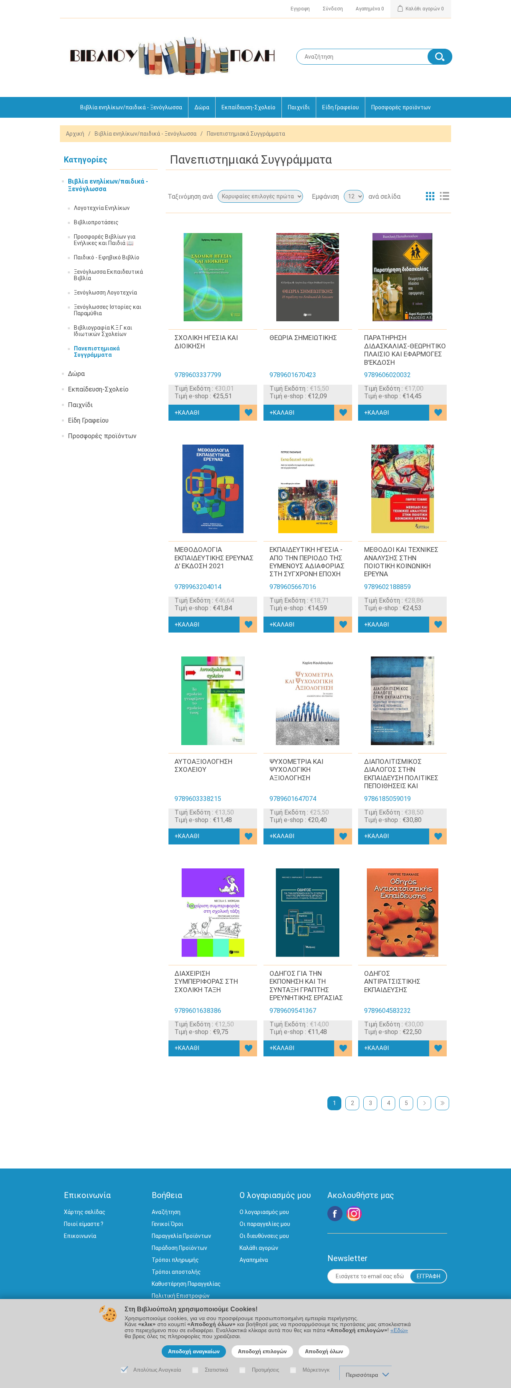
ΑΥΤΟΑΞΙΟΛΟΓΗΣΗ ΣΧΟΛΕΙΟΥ (203, 765)
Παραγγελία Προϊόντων (181, 1236)
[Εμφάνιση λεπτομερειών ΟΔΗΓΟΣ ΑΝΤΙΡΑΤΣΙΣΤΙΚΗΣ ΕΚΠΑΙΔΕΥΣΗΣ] (402, 912)
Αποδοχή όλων (324, 1351)
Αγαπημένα (254, 1260)
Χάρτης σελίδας (84, 1212)
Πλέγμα (430, 196)
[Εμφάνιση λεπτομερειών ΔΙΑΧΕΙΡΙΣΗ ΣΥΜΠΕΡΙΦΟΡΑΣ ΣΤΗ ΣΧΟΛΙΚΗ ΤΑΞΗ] (212, 912)
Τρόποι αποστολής (176, 1272)
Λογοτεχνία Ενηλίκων (102, 208)
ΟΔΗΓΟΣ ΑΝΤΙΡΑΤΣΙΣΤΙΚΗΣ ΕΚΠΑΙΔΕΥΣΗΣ (392, 981)
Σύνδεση (333, 9)
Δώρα (201, 107)
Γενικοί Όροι (167, 1224)
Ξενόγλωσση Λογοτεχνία (105, 292)
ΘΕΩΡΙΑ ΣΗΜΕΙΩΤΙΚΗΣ (303, 338)
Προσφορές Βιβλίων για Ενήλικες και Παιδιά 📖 (104, 239)
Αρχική (75, 133)
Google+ (354, 1213)
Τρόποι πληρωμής (175, 1260)
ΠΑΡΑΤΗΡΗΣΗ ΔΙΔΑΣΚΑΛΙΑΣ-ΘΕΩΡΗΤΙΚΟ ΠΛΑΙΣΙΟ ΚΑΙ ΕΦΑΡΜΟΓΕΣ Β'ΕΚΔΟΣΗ (405, 350)
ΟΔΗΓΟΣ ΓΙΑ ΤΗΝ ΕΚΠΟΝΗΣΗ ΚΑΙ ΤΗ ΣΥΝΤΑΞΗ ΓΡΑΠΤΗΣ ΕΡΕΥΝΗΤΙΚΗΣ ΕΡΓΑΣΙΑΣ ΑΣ (306, 989)
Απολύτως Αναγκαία (157, 1370)
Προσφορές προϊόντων (401, 107)
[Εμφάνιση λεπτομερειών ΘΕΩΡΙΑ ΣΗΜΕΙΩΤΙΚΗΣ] (307, 277)
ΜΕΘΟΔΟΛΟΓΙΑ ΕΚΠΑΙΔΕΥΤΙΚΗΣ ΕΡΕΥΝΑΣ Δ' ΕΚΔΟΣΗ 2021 (214, 558)
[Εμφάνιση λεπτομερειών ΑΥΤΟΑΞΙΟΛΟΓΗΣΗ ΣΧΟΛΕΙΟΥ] (212, 700)
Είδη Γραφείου (340, 107)
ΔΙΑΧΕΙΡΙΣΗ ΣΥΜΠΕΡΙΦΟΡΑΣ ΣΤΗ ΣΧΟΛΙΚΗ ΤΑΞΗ (206, 981)
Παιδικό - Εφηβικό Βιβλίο (106, 257)
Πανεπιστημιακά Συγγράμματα (97, 351)
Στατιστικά (216, 1370)
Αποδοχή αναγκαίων (194, 1351)
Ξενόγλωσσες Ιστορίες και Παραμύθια (107, 310)
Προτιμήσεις (265, 1370)
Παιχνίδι (299, 107)
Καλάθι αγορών (259, 1248)
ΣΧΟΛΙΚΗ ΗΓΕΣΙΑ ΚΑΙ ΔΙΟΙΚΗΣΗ (206, 342)
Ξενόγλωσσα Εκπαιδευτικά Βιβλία (108, 275)
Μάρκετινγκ (316, 1370)
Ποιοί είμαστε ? (83, 1224)
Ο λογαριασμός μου (264, 1212)
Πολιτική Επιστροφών (181, 1296)
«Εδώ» (399, 1330)
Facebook (335, 1213)
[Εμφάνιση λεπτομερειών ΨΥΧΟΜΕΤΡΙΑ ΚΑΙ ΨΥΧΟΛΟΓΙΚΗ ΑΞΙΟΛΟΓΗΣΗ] (307, 700)
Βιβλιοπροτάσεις (96, 222)
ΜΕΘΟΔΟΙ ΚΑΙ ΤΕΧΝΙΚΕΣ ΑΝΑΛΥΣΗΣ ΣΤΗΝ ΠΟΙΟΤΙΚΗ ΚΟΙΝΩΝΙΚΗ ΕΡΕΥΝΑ (401, 562)
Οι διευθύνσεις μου (264, 1236)
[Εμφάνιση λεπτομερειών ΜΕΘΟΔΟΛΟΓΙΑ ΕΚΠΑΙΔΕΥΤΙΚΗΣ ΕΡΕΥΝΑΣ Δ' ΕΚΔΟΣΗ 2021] (212, 489)
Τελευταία (442, 1103)
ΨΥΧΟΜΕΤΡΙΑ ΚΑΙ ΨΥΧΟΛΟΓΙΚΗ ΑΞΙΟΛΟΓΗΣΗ (296, 769)
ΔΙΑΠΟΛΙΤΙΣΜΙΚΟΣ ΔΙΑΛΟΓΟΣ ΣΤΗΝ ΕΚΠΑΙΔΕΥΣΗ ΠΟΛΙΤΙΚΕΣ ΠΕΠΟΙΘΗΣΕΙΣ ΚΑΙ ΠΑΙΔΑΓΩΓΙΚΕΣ (401, 777)
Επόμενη (424, 1103)
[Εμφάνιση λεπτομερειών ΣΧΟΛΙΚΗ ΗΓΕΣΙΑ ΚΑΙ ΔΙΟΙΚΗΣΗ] (212, 277)
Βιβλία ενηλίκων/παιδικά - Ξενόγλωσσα (131, 107)
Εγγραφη (300, 9)
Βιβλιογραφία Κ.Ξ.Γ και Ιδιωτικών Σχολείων (103, 330)
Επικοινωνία (80, 1236)
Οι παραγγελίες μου (265, 1224)
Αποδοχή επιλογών (262, 1351)
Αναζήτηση (166, 1212)
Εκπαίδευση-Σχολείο (248, 107)
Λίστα (444, 196)
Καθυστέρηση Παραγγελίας (186, 1284)
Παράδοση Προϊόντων (179, 1248)
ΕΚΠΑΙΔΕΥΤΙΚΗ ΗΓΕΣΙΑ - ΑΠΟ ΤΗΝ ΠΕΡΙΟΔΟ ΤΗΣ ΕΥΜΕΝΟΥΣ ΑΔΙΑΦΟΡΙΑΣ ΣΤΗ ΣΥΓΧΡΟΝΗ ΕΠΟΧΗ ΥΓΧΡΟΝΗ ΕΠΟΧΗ (307, 566)
